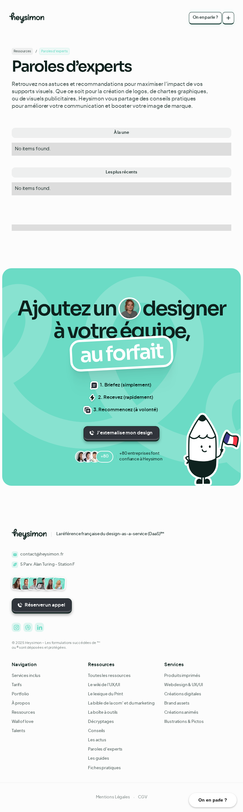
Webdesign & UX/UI (183, 685)
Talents (18, 731)
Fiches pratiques (104, 768)
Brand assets (177, 703)
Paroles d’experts (105, 749)
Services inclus (26, 676)
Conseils (96, 731)
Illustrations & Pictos (184, 722)
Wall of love (23, 722)
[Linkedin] (39, 627)
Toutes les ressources (109, 676)
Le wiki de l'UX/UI (104, 685)
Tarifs (17, 685)
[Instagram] (16, 627)
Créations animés (181, 713)
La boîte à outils (103, 713)
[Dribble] (28, 627)
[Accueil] (26, 17)
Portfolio (20, 694)
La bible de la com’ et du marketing (121, 703)
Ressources (23, 713)
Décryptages (101, 722)
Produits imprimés (182, 676)
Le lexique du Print (105, 694)
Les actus (97, 740)
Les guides (98, 759)
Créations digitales (182, 694)
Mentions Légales (113, 797)
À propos (21, 703)
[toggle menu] (228, 17)
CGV (142, 797)
